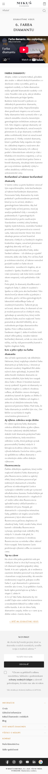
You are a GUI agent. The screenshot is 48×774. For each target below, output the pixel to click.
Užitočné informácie (11, 713)
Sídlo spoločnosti (10, 750)
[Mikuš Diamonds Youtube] (27, 762)
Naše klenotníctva (10, 744)
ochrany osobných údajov (21, 680)
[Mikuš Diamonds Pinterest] (21, 762)
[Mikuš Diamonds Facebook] (7, 762)
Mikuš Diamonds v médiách (15, 717)
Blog (4, 721)
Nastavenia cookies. (29, 771)
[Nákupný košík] (44, 3)
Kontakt (6, 739)
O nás (5, 709)
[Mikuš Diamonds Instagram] (14, 762)
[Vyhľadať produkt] (44, 10)
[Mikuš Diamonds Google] (41, 762)
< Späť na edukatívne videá (24, 622)
